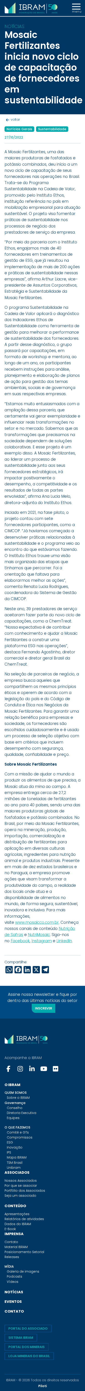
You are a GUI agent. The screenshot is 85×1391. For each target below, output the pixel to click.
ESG (10, 1142)
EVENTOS (13, 1301)
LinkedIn (64, 941)
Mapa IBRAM (17, 1157)
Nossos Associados (21, 1180)
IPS (9, 1152)
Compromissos (19, 1137)
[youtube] (44, 1068)
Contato (11, 1242)
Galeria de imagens (23, 1271)
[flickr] (55, 1068)
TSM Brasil (14, 1162)
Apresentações (17, 1214)
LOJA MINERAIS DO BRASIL (29, 1356)
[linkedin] (32, 1068)
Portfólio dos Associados (25, 1190)
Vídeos (12, 1281)
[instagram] (20, 1068)
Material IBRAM (16, 1247)
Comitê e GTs (18, 1132)
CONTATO (14, 1311)
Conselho (14, 1108)
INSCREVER (43, 1008)
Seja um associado (20, 1195)
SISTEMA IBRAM (20, 1337)
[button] (76, 8)
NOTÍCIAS (14, 1292)
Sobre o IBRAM (18, 1097)
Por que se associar (21, 1185)
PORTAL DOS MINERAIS (26, 1347)
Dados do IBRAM (18, 1224)
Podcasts (14, 1276)
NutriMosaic (39, 934)
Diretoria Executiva (21, 1113)
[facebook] (9, 1068)
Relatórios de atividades (24, 1219)
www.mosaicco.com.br (37, 922)
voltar (15, 119)
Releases (12, 1257)
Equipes (13, 1118)
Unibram (14, 1167)
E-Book (10, 1229)
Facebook (20, 941)
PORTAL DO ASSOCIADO (28, 1328)
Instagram (42, 941)
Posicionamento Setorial (24, 1252)
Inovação (14, 1147)
